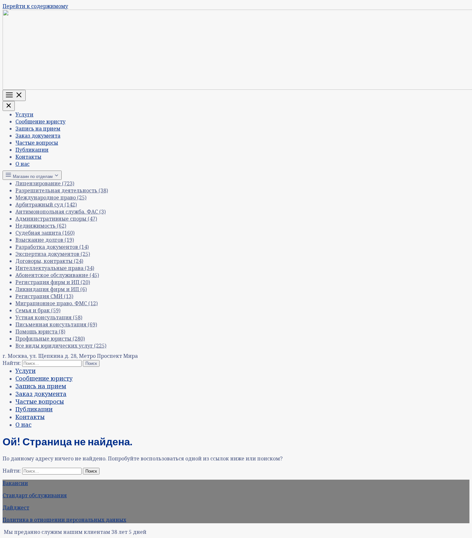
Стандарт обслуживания (35, 495)
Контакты (28, 156)
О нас (22, 163)
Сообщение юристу (40, 121)
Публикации (31, 149)
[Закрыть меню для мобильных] (9, 106)
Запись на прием (37, 128)
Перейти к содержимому (35, 6)
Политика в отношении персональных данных (64, 519)
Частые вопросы (36, 142)
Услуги (24, 114)
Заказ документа (37, 135)
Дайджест (16, 507)
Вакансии (15, 483)
